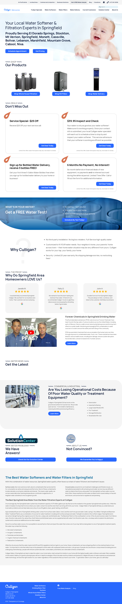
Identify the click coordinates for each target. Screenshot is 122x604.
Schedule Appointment (17, 51)
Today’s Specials (36, 10)
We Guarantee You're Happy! (91, 459)
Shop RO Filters (61, 94)
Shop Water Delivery (96, 94)
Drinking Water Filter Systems (39, 589)
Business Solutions (62, 2)
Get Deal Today (47, 146)
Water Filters (63, 10)
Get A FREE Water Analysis (78, 2)
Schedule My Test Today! (74, 220)
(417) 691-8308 (9, 598)
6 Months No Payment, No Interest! (88, 165)
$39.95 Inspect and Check (83, 121)
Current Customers (89, 10)
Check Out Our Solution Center (30, 459)
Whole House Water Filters (37, 593)
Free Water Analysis (64, 588)
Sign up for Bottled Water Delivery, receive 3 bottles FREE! (30, 166)
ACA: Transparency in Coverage (14, 601)
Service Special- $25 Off (24, 121)
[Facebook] (104, 2)
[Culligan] (12, 10)
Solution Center (104, 10)
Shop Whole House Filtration (25, 94)
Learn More (71, 343)
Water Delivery (75, 10)
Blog (90, 2)
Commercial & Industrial (47, 2)
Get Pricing (40, 51)
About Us (115, 10)
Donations (97, 2)
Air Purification (22, 2)
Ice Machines (34, 2)
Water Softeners (50, 10)
